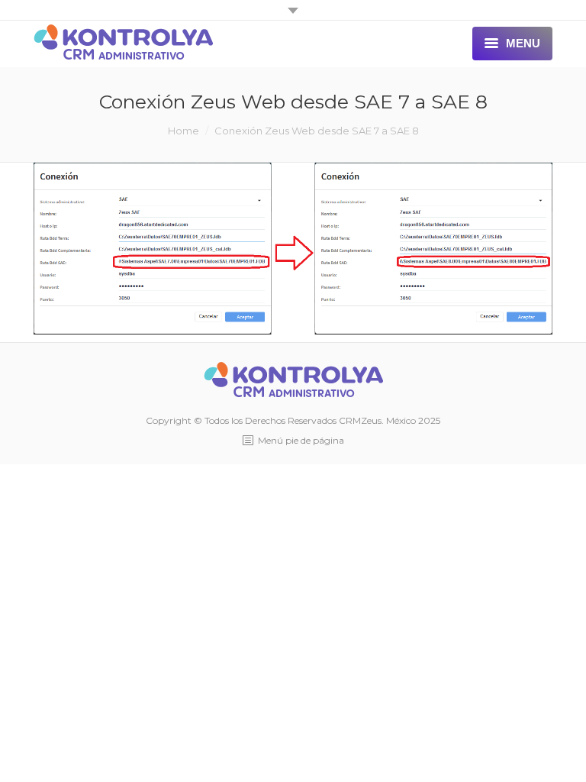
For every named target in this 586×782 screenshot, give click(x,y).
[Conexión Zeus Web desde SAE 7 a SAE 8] (293, 249)
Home (183, 130)
